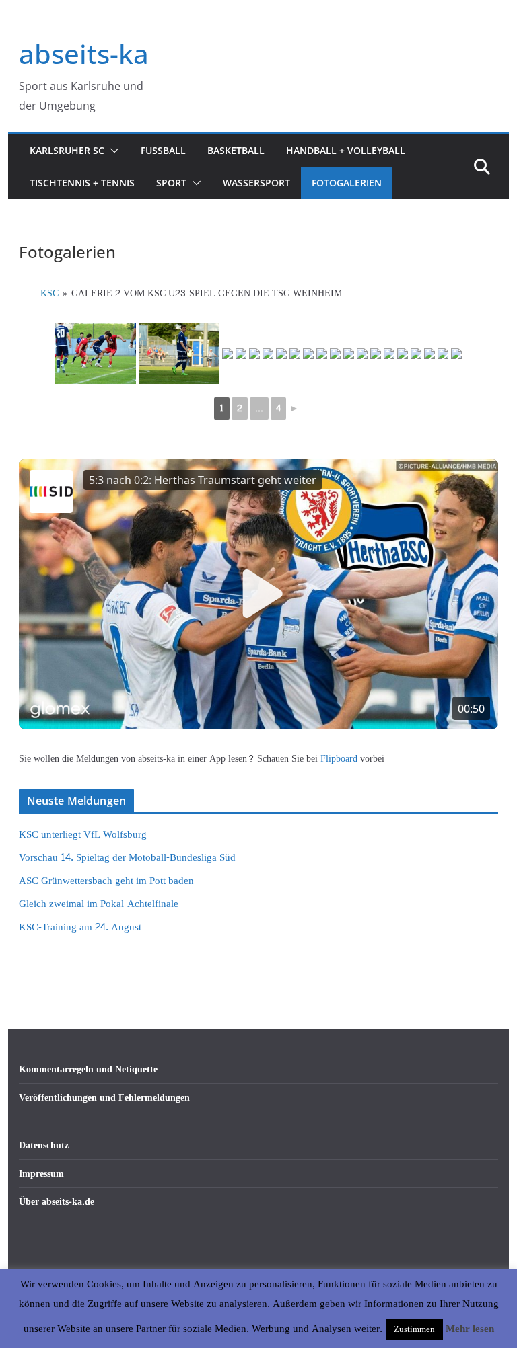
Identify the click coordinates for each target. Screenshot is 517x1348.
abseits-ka (84, 53)
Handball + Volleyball (345, 150)
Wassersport (256, 182)
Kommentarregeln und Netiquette (88, 1069)
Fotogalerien (347, 182)
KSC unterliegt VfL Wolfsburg (83, 835)
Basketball (236, 150)
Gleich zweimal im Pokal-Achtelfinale (98, 904)
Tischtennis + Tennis (82, 182)
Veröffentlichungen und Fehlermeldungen (104, 1097)
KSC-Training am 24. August (80, 927)
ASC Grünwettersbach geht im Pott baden (106, 881)
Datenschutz (44, 1145)
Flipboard (340, 758)
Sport (171, 182)
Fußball (163, 150)
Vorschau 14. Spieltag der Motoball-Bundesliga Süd (127, 857)
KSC (49, 293)
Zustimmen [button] (414, 1329)
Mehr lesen (470, 1329)
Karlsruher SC (67, 150)
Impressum (41, 1173)
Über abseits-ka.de (56, 1201)
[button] (111, 150)
